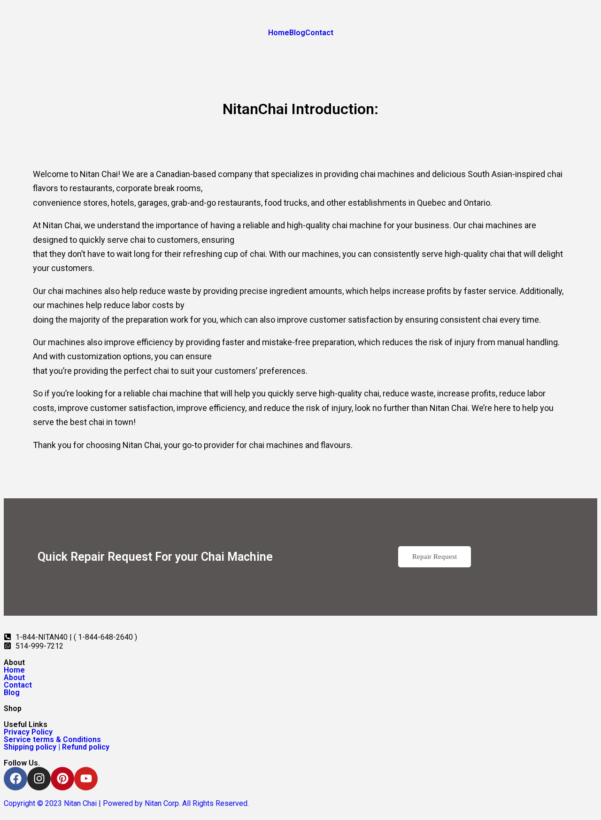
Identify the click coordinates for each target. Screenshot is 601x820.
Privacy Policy (28, 732)
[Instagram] (39, 778)
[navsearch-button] (6, 49)
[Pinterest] (62, 778)
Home (278, 33)
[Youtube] (86, 778)
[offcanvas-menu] (6, 66)
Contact (319, 33)
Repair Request (434, 556)
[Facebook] (15, 778)
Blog (297, 33)
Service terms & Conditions (52, 739)
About (14, 677)
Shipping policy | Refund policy (56, 747)
